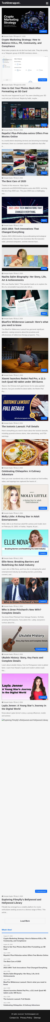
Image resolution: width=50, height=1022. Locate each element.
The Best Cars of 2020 (14, 181)
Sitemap (37, 1018)
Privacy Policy (26, 1018)
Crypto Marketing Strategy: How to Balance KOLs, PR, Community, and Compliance (22, 43)
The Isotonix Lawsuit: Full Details (20, 426)
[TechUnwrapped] (11, 3)
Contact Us (14, 1018)
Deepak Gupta (8, 36)
